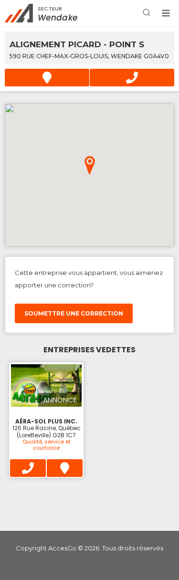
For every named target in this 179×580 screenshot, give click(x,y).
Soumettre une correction (73, 313)
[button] (165, 13)
